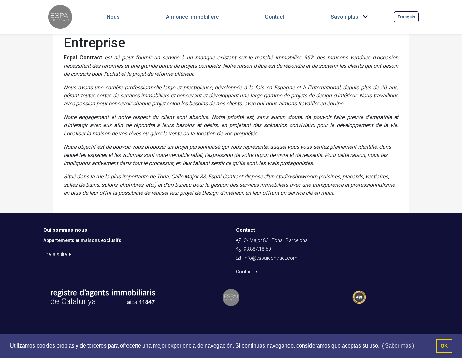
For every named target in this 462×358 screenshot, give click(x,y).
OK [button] (444, 346)
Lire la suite (55, 254)
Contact (245, 272)
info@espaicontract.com (270, 258)
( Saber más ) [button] (398, 346)
